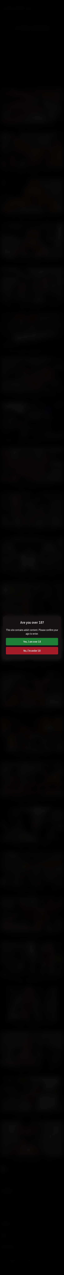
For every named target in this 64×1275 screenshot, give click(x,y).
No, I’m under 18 (32, 650)
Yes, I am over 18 (32, 641)
